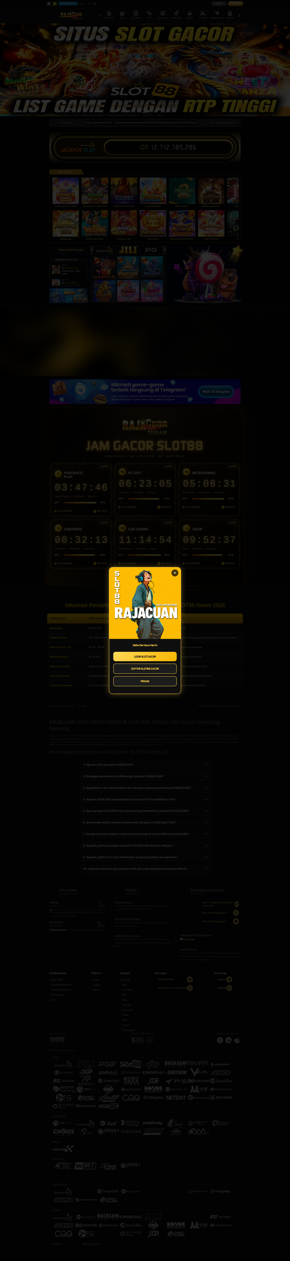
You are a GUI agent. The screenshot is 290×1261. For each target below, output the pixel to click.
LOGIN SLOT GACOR (145, 656)
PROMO (145, 681)
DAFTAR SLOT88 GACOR (145, 668)
